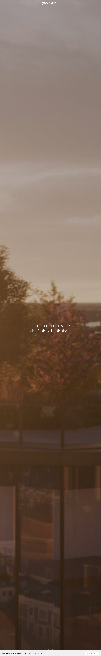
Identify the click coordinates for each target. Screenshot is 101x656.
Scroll (50, 649)
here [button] (41, 653)
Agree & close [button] (92, 653)
